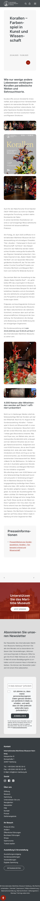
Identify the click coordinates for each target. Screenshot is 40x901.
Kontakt (6, 811)
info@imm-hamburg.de (18, 772)
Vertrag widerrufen (23, 893)
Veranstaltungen (10, 860)
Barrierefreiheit (22, 891)
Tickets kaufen (9, 844)
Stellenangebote (10, 816)
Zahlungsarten (33, 891)
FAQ (5, 808)
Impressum (20, 888)
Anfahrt (6, 830)
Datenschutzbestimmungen (20, 727)
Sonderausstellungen (12, 857)
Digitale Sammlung (11, 862)
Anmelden (20, 716)
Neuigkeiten (8, 802)
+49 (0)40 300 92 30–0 (16, 767)
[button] (35, 3)
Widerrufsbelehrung (32, 888)
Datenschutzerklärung (8, 891)
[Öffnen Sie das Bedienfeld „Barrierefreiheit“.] (3, 898)
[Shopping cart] (29, 4)
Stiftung (7, 791)
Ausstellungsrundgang (12, 854)
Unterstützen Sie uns (12, 800)
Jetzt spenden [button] (20, 609)
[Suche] (25, 4)
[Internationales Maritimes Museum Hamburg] (14, 3)
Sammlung (8, 797)
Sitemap (13, 893)
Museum (7, 794)
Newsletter (8, 805)
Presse (6, 814)
